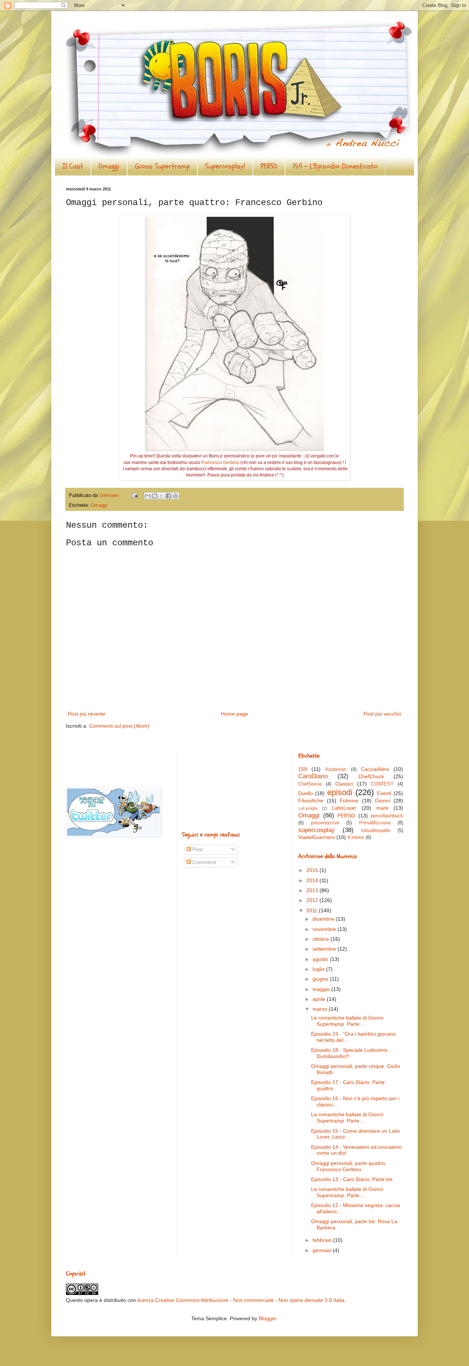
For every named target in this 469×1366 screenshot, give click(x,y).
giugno (321, 979)
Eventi (384, 793)
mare (382, 808)
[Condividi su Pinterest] (175, 496)
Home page (234, 714)
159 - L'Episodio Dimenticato (335, 166)
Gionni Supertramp (162, 166)
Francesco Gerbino (220, 462)
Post (197, 849)
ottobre (321, 939)
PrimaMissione (375, 822)
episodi (339, 792)
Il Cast (72, 166)
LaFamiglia (307, 808)
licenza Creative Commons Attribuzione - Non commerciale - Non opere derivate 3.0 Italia (240, 1300)
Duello (305, 793)
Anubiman (335, 769)
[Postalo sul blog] (154, 496)
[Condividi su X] (161, 496)
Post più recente (87, 714)
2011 (312, 910)
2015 (313, 870)
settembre (325, 949)
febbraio (323, 1240)
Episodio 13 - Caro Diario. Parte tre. (352, 1179)
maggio (322, 989)
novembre (325, 929)
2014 (313, 880)
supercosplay (316, 830)
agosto (321, 959)
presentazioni (325, 822)
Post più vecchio (382, 714)
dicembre (324, 919)
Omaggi (109, 166)
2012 (313, 900)
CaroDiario (313, 776)
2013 (313, 890)
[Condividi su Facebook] (168, 496)
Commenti (203, 862)
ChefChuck (371, 776)
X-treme (355, 837)
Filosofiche (310, 800)
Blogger (267, 1318)
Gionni (382, 800)
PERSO (269, 166)
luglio (319, 969)
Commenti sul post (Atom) (119, 726)
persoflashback (387, 816)
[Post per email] (134, 495)
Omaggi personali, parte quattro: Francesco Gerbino (349, 1166)
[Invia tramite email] (147, 496)
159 (302, 769)
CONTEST (382, 784)
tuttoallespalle (375, 830)
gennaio (323, 1250)
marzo (321, 1009)
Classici (344, 784)
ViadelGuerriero (316, 837)
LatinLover (344, 808)
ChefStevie (310, 784)
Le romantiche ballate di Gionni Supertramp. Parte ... (347, 1021)
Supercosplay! (225, 166)
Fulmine (349, 800)
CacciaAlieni (375, 769)
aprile (320, 999)
